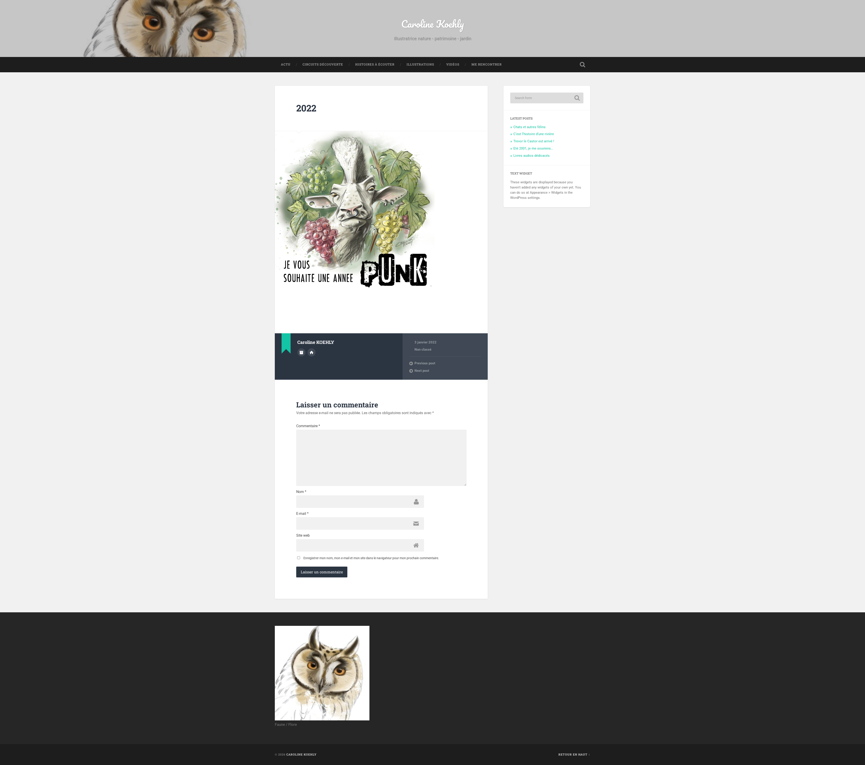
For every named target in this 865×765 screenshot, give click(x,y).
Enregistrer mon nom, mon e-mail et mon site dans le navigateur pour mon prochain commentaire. (371, 558)
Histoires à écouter (374, 64)
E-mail (302, 513)
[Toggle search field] (582, 64)
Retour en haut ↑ (574, 754)
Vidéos (452, 64)
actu (285, 64)
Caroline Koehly (432, 24)
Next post (421, 371)
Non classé (422, 349)
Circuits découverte (323, 64)
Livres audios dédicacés (531, 156)
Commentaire (308, 426)
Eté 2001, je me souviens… (533, 148)
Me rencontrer (486, 64)
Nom (301, 492)
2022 (306, 108)
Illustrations (420, 64)
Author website (311, 352)
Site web (303, 535)
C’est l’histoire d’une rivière (533, 134)
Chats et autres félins (529, 127)
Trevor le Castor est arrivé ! (533, 141)
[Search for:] (546, 98)
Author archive (301, 352)
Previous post (424, 363)
